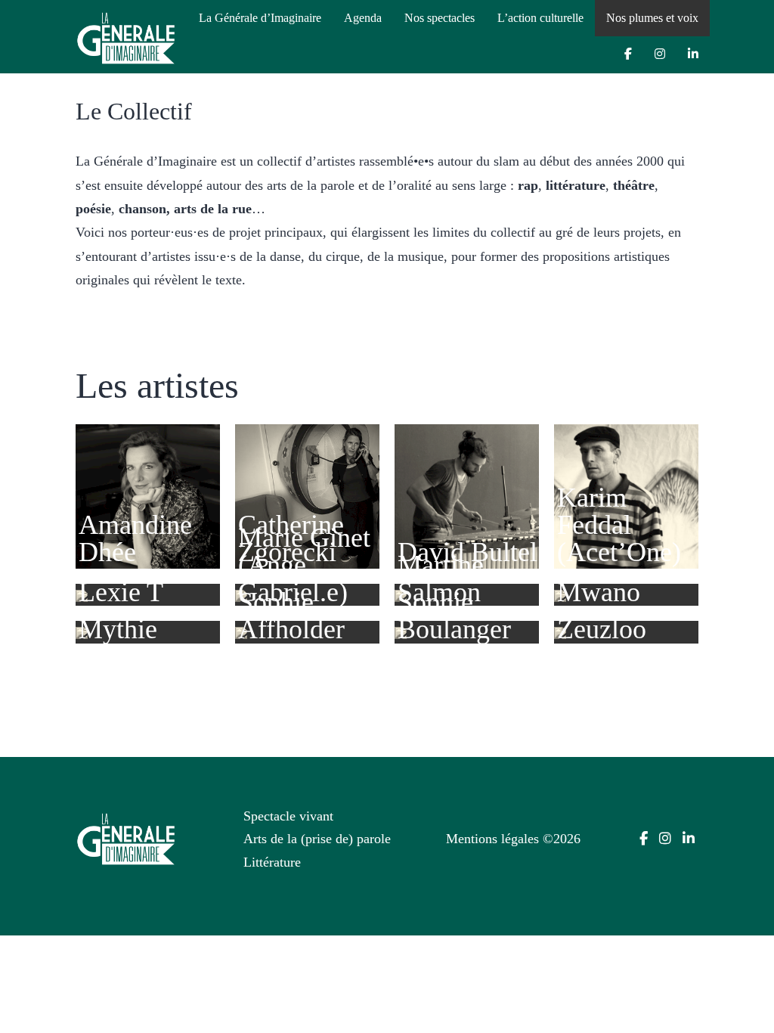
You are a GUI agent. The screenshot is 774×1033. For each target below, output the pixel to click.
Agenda (363, 17)
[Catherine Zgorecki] (307, 495)
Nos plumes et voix (652, 17)
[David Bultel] (467, 495)
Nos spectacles (439, 17)
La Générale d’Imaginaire (260, 17)
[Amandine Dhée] (148, 495)
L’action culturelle (540, 17)
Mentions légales (492, 838)
